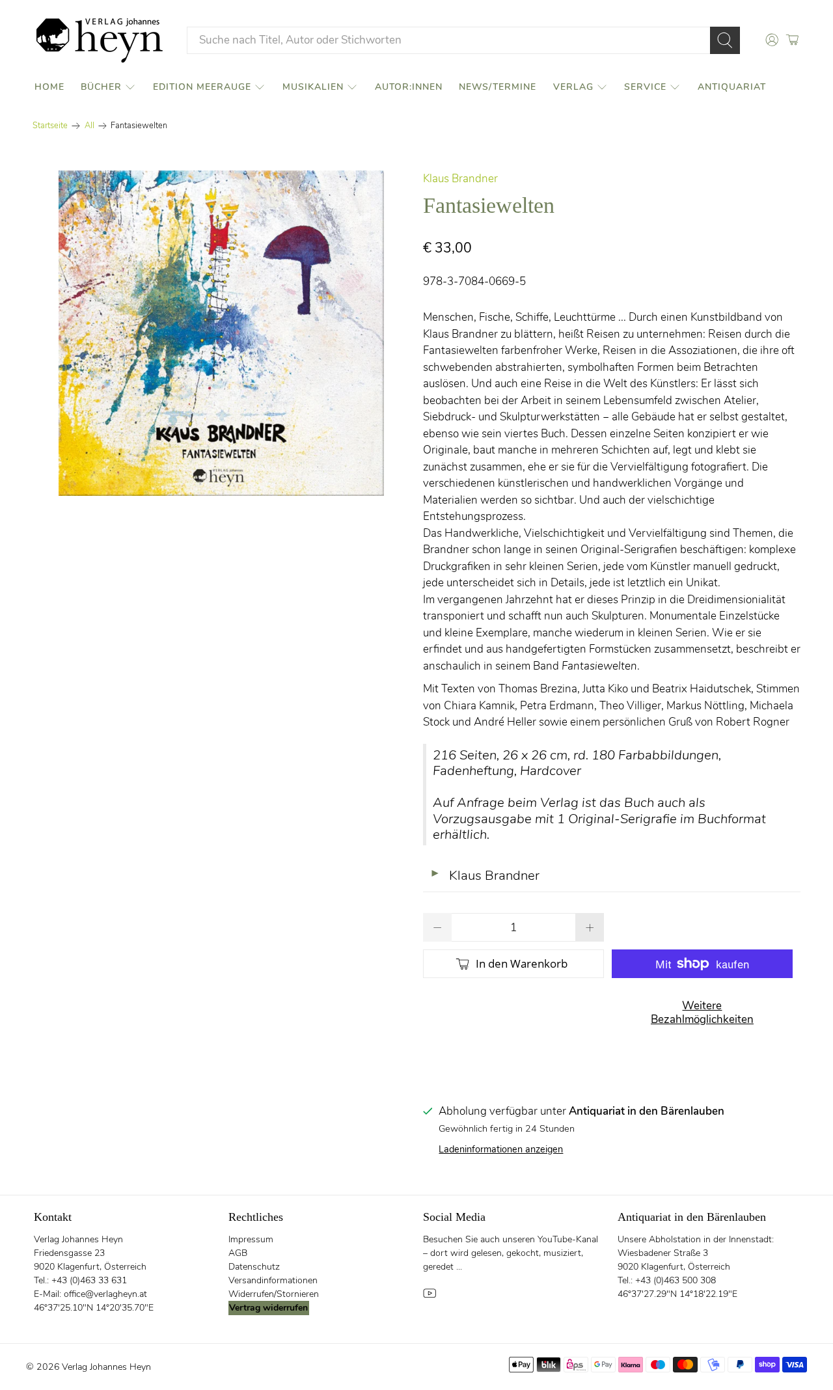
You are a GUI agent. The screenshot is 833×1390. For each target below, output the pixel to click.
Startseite (50, 126)
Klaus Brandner (460, 178)
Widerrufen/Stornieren (273, 1294)
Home (49, 87)
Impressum (250, 1239)
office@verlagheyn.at (105, 1294)
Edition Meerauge (202, 87)
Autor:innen (409, 87)
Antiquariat (732, 87)
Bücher (101, 87)
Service (645, 87)
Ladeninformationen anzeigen (501, 1149)
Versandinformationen (273, 1280)
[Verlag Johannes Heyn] (99, 40)
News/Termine (497, 87)
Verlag (573, 87)
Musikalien (313, 87)
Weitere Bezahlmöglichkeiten (702, 1012)
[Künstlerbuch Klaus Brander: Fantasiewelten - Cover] (221, 333)
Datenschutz (254, 1267)
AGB (237, 1253)
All (89, 126)
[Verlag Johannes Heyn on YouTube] (429, 1297)
